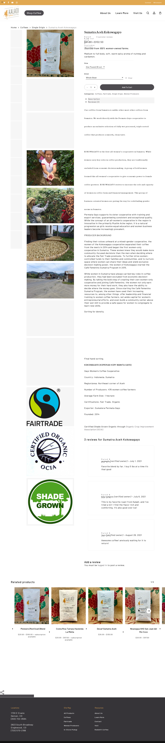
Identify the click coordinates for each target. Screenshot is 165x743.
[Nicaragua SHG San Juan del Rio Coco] (142, 605)
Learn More (99, 717)
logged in (102, 565)
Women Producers (131, 94)
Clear (130, 78)
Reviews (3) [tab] (93, 101)
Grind (86, 74)
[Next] (148, 610)
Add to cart (127, 87)
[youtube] (12, 2)
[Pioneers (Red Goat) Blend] (31, 605)
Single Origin (38, 27)
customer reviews (104, 37)
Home (14, 27)
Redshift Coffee (101, 730)
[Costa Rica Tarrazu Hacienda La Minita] (68, 605)
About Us (99, 713)
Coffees (24, 27)
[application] (119, 335)
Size (86, 63)
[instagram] (17, 2)
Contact (98, 721)
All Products (69, 713)
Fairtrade (107, 94)
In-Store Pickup (70, 730)
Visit (97, 725)
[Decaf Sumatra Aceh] (105, 605)
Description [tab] (94, 99)
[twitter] (4, 2)
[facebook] (8, 2)
